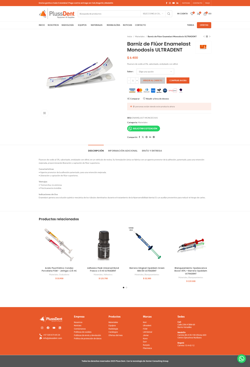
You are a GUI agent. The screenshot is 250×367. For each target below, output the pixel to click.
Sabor (130, 71)
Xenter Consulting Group (157, 361)
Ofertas (204, 25)
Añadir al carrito (152, 80)
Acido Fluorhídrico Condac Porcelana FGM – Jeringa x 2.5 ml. (59, 269)
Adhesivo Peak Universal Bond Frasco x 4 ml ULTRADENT (103, 269)
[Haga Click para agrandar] (44, 113)
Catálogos (113, 332)
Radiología (113, 329)
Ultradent (147, 325)
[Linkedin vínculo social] (177, 3)
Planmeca (147, 348)
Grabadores (64, 274)
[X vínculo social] (143, 137)
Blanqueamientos (152, 274)
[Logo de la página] (57, 13)
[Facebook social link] (166, 3)
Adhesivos (108, 274)
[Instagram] (42, 327)
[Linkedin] (59, 327)
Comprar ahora (177, 80)
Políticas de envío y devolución (87, 335)
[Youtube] (54, 327)
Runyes (146, 345)
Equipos (112, 325)
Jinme (145, 335)
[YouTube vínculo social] (174, 3)
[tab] (96, 149)
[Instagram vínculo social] (170, 3)
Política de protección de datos (87, 338)
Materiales (140, 36)
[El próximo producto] (209, 36)
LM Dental (147, 332)
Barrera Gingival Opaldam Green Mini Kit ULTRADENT (146, 269)
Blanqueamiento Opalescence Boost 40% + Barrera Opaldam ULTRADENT (190, 271)
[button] (241, 358)
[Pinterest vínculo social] (146, 137)
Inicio (129, 36)
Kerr (145, 322)
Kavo (145, 338)
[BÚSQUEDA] (169, 13)
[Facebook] (48, 327)
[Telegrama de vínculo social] (154, 137)
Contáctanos (80, 329)
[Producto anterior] (204, 36)
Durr (145, 342)
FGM (145, 329)
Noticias (77, 325)
